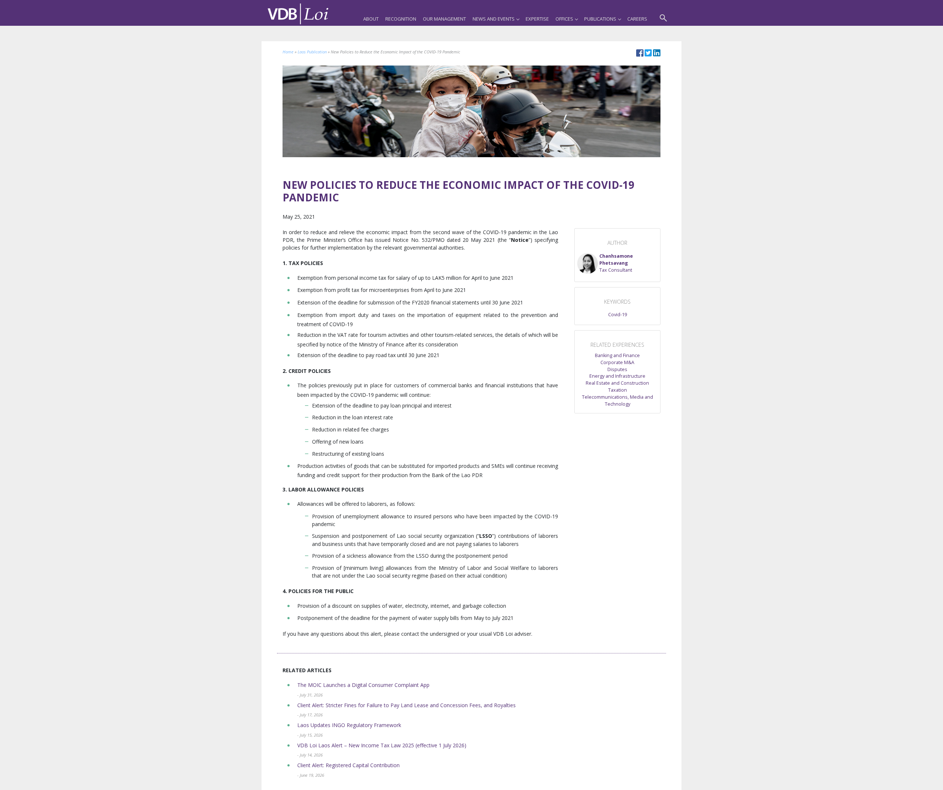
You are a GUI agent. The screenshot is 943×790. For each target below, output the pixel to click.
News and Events (494, 18)
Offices (564, 18)
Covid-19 (617, 314)
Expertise (537, 18)
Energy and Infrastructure (617, 376)
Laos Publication (312, 51)
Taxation (617, 390)
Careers (637, 18)
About (371, 18)
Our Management (444, 18)
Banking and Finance (617, 355)
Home (288, 51)
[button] (617, 263)
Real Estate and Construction (617, 383)
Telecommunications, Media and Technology (617, 400)
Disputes (617, 369)
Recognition (400, 18)
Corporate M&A (617, 362)
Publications (600, 18)
